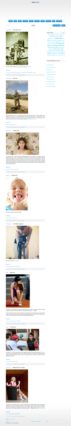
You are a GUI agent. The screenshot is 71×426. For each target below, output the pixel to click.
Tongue (7, 217)
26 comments (22, 127)
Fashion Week (59, 40)
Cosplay (12, 413)
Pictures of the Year (53, 47)
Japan (63, 42)
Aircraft (52, 34)
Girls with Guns (17, 30)
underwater (60, 55)
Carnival (60, 34)
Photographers (17, 266)
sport (9, 361)
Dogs (63, 38)
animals (49, 53)
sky (51, 55)
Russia (63, 47)
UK (60, 50)
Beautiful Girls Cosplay (19, 367)
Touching (8, 30)
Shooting (12, 72)
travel (57, 55)
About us (7, 421)
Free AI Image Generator (51, 67)
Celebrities (52, 36)
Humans (52, 42)
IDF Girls (15, 78)
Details (7, 70)
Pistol (9, 72)
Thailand (57, 50)
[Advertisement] (35, 11)
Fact (7, 272)
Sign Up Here (57, 25)
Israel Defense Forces (31, 118)
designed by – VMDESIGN (36, 421)
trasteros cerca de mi (50, 79)
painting (48, 55)
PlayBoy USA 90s (49, 69)
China (60, 36)
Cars (63, 34)
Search (33, 25)
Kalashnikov (23, 72)
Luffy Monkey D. (41, 408)
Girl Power (13, 327)
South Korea (50, 50)
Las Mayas (16, 169)
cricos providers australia (51, 86)
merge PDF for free (50, 76)
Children (12, 169)
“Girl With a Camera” (18, 224)
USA (62, 50)
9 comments (22, 416)
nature (62, 53)
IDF (15, 124)
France (63, 40)
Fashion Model (53, 40)
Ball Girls (12, 272)
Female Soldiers (18, 72)
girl (16, 217)
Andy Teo (29, 66)
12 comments (22, 323)
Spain (9, 169)
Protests (59, 47)
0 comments (22, 171)
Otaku (9, 413)
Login (63, 25)
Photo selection (29, 72)
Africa (49, 34)
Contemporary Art (51, 38)
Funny (7, 175)
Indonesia (60, 42)
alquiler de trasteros (50, 64)
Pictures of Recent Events (56, 45)
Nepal (49, 43)
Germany (49, 42)
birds (53, 53)
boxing (16, 361)
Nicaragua (12, 361)
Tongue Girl (14, 175)
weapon (34, 72)
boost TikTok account (50, 83)
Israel (7, 124)
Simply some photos (58, 49)
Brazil (57, 34)
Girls (7, 72)
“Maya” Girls (16, 130)
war (64, 55)
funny (14, 217)
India (56, 42)
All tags (63, 32)
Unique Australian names (51, 74)
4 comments (22, 220)
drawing (55, 53)
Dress (48, 40)
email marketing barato (50, 81)
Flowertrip (16, 260)
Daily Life (58, 38)
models (59, 53)
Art (54, 34)
